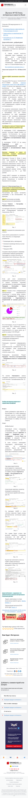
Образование (19, 780)
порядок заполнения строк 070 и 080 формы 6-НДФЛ (14, 84)
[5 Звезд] (12, 629)
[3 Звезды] (8, 629)
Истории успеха (11, 1)
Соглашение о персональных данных (14, 784)
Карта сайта (10, 786)
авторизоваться (5, 690)
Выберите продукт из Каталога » (13, 699)
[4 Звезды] (10, 629)
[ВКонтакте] (15, 671)
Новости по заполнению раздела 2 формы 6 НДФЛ (17, 640)
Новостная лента (12, 17)
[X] (18, 671)
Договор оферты (9, 780)
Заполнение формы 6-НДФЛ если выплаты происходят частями (18, 650)
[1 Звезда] (3, 629)
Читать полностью (14, 643)
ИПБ (16, 1)
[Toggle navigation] (25, 5)
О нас (6, 1)
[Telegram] (20, 671)
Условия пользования (14, 782)
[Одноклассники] (16, 671)
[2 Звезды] (6, 629)
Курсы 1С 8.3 (4, 17)
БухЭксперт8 (20, 1)
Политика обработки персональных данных (14, 778)
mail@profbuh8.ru (14, 770)
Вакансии (18, 786)
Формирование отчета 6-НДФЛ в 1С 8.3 (16, 659)
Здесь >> (14, 607)
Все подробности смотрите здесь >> (14, 67)
